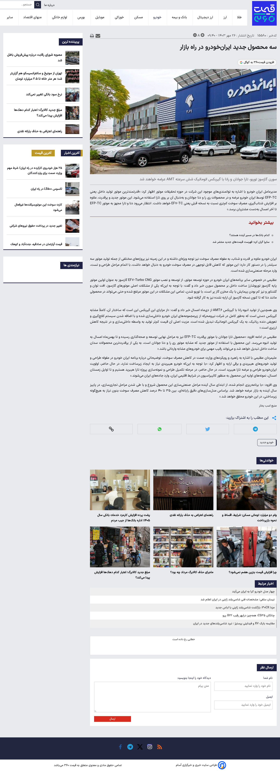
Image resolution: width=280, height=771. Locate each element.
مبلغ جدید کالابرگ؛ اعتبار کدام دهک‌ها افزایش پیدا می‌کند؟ (122, 575)
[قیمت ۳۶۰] (264, 13)
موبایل (100, 17)
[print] (92, 36)
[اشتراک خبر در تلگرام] (255, 429)
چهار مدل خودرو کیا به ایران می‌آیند (253, 591)
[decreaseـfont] (195, 35)
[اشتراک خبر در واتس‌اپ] (160, 429)
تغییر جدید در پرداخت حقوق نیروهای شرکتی (36, 226)
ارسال (112, 719)
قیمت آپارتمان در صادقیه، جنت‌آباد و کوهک (36, 244)
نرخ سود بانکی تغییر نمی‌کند (44, 94)
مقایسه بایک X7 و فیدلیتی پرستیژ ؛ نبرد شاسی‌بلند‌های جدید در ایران (234, 623)
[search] (37, 4)
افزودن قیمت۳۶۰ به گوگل (259, 62)
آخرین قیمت (43, 153)
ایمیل (269, 697)
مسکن (139, 17)
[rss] (160, 746)
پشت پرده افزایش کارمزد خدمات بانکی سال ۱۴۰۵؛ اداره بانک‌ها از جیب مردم (123, 518)
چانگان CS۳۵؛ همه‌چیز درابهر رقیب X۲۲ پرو (249, 615)
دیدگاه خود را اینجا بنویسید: (194, 678)
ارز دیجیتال (205, 17)
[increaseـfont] (202, 35)
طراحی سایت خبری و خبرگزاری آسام (196, 765)
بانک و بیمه (180, 17)
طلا (239, 17)
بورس (81, 17)
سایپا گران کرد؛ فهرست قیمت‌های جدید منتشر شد (241, 242)
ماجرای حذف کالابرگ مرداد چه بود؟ (191, 572)
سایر (10, 17)
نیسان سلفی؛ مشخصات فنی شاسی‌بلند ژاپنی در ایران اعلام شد (238, 599)
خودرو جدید (266, 442)
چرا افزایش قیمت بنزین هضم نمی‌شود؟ (253, 572)
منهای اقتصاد (32, 17)
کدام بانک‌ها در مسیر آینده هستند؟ (249, 235)
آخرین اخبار (72, 153)
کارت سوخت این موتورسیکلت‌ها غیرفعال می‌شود (38, 207)
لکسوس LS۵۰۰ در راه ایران (46, 189)
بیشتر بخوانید (261, 222)
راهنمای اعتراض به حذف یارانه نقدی (191, 515)
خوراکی (120, 17)
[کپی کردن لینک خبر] (111, 429)
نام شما (268, 678)
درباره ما (49, 5)
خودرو (157, 17)
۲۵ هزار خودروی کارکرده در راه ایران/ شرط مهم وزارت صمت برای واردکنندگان (34, 170)
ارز (225, 17)
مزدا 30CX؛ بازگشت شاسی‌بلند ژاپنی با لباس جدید (245, 607)
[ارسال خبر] (98, 36)
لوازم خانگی (60, 17)
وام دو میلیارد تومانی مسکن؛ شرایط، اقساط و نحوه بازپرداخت (249, 518)
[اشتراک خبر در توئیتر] (207, 429)
